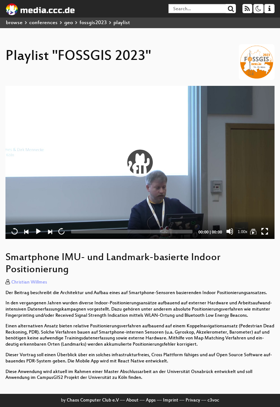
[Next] (49, 231)
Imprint (170, 400)
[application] (140, 162)
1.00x (243, 231)
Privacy (193, 400)
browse (14, 23)
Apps (151, 400)
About (132, 400)
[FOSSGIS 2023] (253, 231)
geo (68, 23)
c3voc (213, 400)
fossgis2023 (93, 23)
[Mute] (229, 231)
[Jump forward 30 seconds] (61, 231)
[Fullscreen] (264, 231)
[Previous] (26, 231)
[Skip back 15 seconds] (14, 231)
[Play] (140, 162)
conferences (43, 23)
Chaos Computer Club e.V (93, 400)
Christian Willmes (29, 282)
